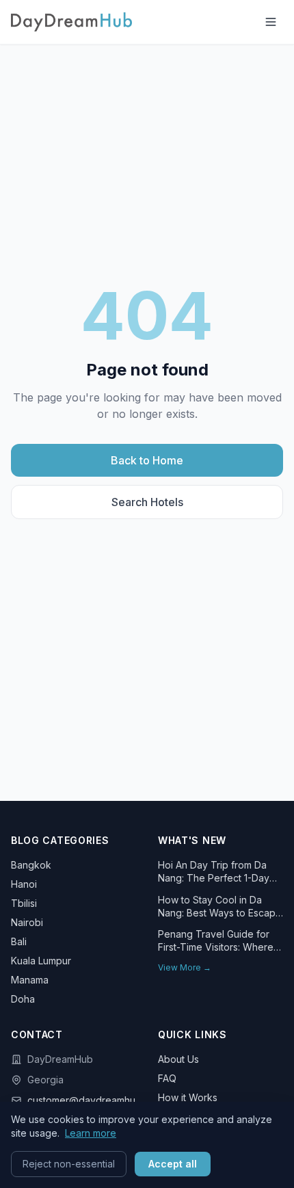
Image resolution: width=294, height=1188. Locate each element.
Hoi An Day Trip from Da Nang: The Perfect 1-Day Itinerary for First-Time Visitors (213, 872)
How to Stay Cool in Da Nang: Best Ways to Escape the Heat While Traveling (220, 907)
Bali (19, 941)
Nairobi (27, 922)
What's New (192, 840)
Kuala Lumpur (41, 960)
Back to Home (147, 460)
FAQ (167, 1078)
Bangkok (31, 865)
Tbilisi (24, 903)
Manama (30, 980)
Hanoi (24, 884)
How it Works (187, 1097)
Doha (23, 999)
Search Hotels (147, 502)
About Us (178, 1059)
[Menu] (270, 22)
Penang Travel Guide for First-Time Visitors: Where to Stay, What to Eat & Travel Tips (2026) (215, 941)
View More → (184, 967)
